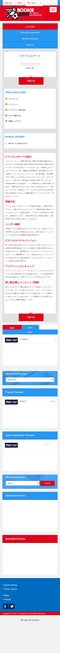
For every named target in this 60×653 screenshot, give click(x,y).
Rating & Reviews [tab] (30, 38)
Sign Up (8, 2)
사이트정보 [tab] (30, 26)
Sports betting (10, 584)
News (6, 595)
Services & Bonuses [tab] (30, 32)
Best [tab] (12, 328)
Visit (52, 401)
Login (19, 2)
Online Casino (10, 588)
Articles (7, 599)
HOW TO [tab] (30, 45)
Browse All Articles (30, 620)
